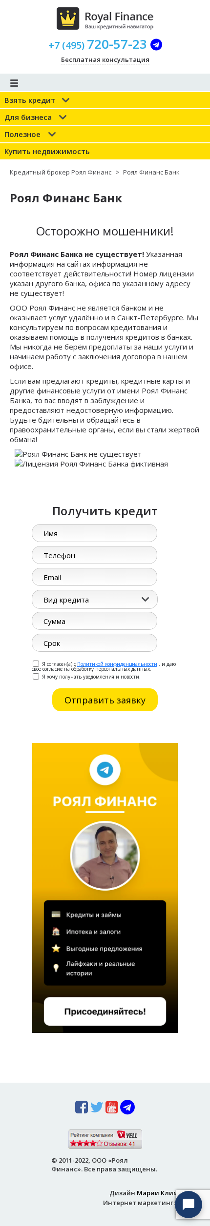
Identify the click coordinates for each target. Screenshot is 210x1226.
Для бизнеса (28, 117)
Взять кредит (29, 100)
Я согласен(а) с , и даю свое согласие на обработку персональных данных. (104, 666)
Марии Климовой (165, 1192)
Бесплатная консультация (105, 59)
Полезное (22, 134)
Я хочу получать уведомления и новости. (91, 676)
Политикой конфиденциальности (117, 664)
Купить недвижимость (47, 151)
